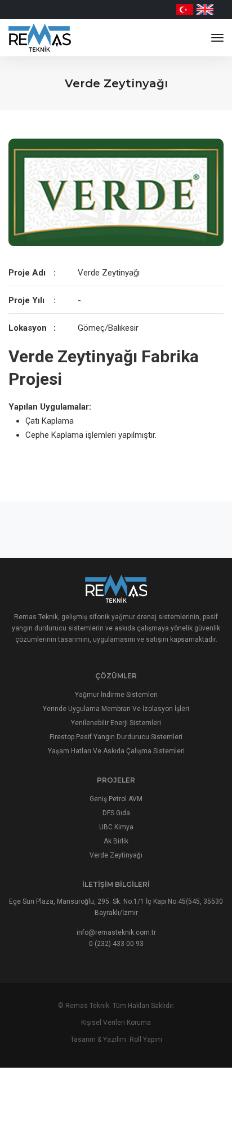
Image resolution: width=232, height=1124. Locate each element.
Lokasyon (27, 328)
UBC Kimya (116, 827)
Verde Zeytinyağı (116, 855)
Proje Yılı (26, 300)
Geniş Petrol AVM (116, 799)
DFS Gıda (116, 813)
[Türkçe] (184, 9)
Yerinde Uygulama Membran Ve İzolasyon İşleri (116, 709)
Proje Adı (27, 273)
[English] (205, 9)
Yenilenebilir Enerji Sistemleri (116, 723)
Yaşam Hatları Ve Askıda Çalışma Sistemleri (116, 751)
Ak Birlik (116, 841)
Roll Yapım (146, 1039)
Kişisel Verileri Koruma (116, 1023)
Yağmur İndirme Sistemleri (116, 695)
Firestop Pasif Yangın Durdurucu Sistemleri (116, 737)
